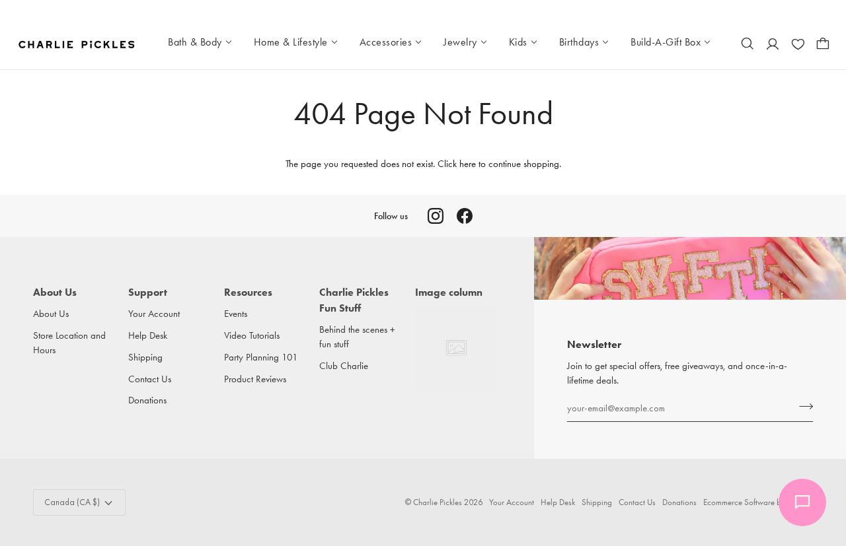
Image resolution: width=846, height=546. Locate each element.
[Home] (77, 43)
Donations (147, 400)
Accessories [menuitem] (386, 42)
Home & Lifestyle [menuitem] (291, 42)
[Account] (772, 43)
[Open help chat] (802, 502)
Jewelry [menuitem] (460, 42)
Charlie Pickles (437, 502)
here (467, 164)
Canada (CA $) (72, 502)
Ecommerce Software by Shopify (758, 502)
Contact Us (149, 379)
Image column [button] (448, 292)
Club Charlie (343, 366)
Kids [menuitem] (518, 42)
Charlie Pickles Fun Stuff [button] (354, 300)
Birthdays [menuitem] (579, 42)
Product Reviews (255, 379)
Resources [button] (248, 292)
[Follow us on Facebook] (465, 216)
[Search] (747, 43)
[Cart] (823, 43)
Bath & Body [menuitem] (195, 42)
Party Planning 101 (261, 357)
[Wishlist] (797, 43)
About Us (51, 314)
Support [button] (147, 292)
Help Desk (147, 335)
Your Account (154, 314)
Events (235, 314)
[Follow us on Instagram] (435, 216)
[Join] (802, 406)
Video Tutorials (252, 335)
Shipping (145, 357)
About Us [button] (55, 292)
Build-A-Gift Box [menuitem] (666, 42)
